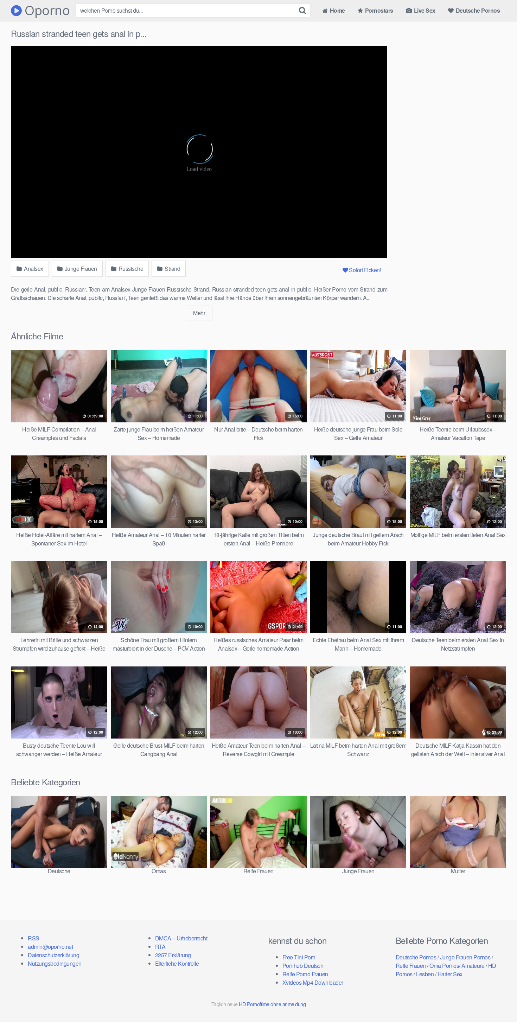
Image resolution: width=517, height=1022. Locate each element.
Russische (130, 268)
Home (336, 10)
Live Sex (424, 10)
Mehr (199, 313)
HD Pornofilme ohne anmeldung (272, 1004)
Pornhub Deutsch (303, 966)
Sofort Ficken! (365, 270)
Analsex (33, 268)
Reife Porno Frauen (305, 974)
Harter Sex (450, 974)
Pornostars (378, 10)
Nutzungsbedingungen (55, 963)
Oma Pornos (444, 966)
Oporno (46, 10)
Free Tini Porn (298, 957)
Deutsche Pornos (477, 10)
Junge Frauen (80, 268)
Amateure (472, 966)
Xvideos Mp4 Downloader (312, 982)
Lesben (425, 974)
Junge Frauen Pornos (465, 957)
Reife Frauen (411, 966)
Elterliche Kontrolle (177, 963)
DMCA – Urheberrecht (181, 938)
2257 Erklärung (173, 955)
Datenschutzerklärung (53, 955)
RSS (33, 938)
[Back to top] (497, 999)
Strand (172, 268)
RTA (160, 947)
